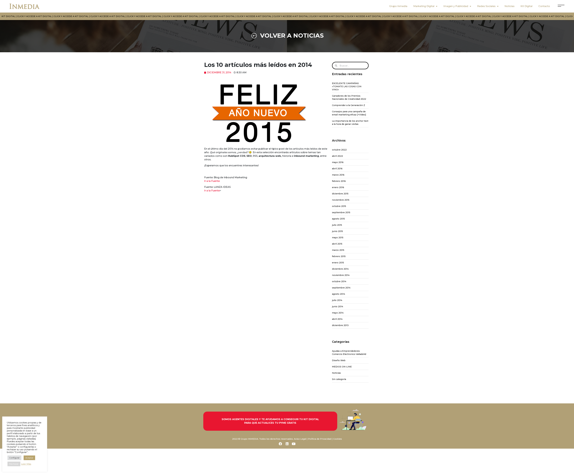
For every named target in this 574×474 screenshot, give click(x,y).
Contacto (544, 6)
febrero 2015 (339, 256)
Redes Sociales (486, 6)
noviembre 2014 (340, 275)
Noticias (509, 6)
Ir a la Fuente (212, 181)
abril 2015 (337, 243)
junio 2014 (337, 306)
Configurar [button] (14, 458)
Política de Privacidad (319, 439)
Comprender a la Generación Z (348, 105)
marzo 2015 (338, 250)
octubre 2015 (339, 206)
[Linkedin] (287, 444)
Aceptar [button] (29, 458)
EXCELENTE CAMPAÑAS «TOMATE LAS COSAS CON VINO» (346, 86)
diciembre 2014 (340, 269)
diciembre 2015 (340, 193)
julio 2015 (337, 225)
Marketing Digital (423, 6)
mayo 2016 (338, 162)
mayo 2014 (338, 312)
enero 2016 (338, 187)
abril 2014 (337, 319)
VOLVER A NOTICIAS (292, 35)
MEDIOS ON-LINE (342, 366)
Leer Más (26, 464)
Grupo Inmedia (398, 6)
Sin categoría (339, 379)
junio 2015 (337, 231)
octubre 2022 (339, 149)
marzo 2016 (338, 174)
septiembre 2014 (341, 287)
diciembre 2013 (340, 325)
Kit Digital (526, 6)
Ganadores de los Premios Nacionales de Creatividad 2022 (349, 97)
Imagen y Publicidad (455, 6)
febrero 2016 (339, 181)
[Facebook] (280, 444)
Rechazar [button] (14, 464)
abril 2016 (337, 168)
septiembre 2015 (341, 212)
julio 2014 (337, 300)
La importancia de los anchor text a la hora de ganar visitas (350, 122)
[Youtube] (293, 444)
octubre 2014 (339, 281)
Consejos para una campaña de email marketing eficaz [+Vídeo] (349, 113)
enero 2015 (338, 262)
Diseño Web (338, 360)
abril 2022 (337, 156)
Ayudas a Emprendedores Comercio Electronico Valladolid (349, 352)
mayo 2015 (337, 237)
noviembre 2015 (340, 200)
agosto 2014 (338, 294)
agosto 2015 (338, 218)
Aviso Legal (300, 439)
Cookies (337, 439)
